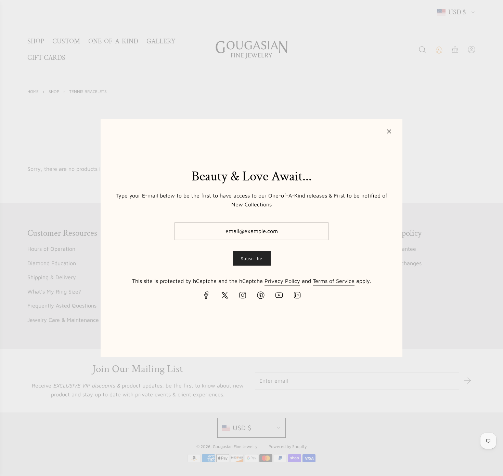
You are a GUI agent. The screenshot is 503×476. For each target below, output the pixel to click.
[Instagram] (242, 295)
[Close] (389, 131)
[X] (224, 295)
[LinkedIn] (297, 295)
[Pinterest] (261, 295)
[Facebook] (206, 295)
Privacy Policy (282, 281)
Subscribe (251, 258)
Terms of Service (333, 281)
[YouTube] (279, 295)
